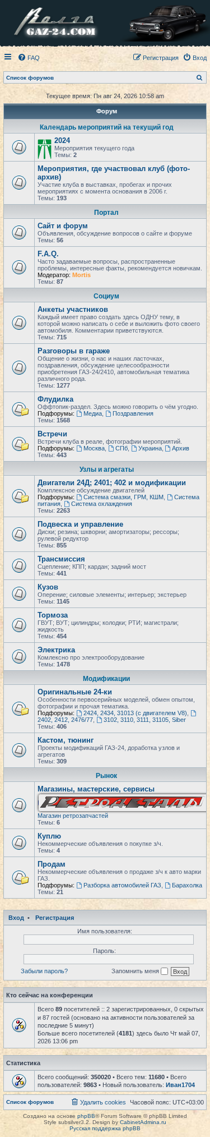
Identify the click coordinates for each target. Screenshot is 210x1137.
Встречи (52, 434)
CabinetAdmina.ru (143, 1122)
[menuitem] (28, 58)
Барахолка (187, 885)
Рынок (106, 776)
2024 (62, 140)
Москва (94, 448)
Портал (106, 213)
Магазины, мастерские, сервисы (96, 789)
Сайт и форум (63, 226)
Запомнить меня (136, 971)
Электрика (56, 650)
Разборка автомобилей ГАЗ (122, 885)
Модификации (106, 679)
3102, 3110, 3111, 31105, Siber (145, 719)
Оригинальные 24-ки (75, 692)
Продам (52, 864)
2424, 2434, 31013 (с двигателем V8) (135, 713)
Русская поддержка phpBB (105, 1128)
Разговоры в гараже (74, 351)
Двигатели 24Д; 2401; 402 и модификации (112, 482)
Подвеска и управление (80, 524)
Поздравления (133, 413)
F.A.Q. (48, 254)
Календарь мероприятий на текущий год (107, 127)
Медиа (92, 413)
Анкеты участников (73, 309)
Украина (150, 448)
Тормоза (53, 615)
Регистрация (54, 917)
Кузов (48, 587)
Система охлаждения (101, 503)
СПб (121, 448)
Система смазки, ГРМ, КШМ (123, 497)
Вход (16, 917)
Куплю (49, 836)
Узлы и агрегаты (107, 469)
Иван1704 (180, 1084)
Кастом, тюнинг (66, 740)
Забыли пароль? (44, 971)
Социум (106, 296)
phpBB (86, 1116)
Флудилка (55, 399)
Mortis (81, 274)
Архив (180, 448)
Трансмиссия (61, 559)
